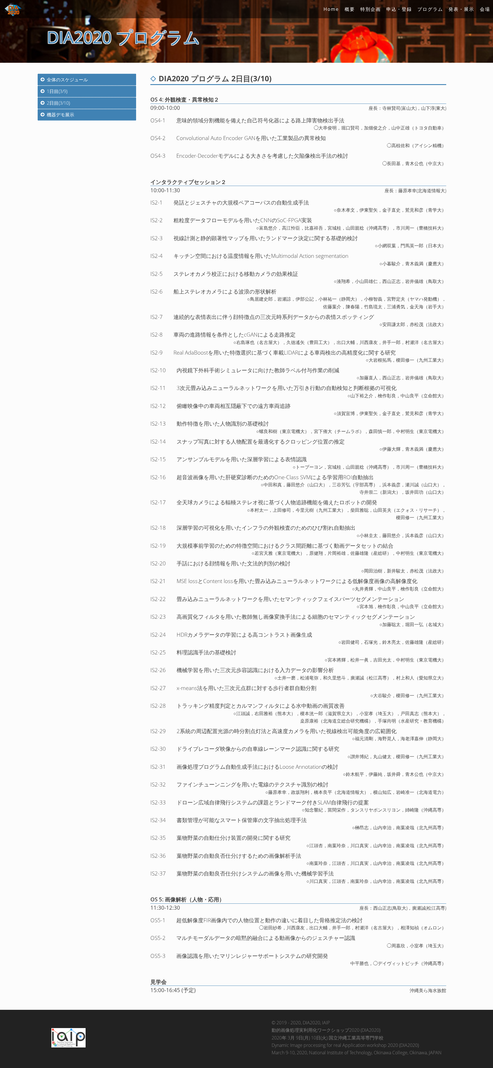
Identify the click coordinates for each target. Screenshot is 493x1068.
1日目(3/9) (57, 91)
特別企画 (370, 9)
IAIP (326, 1023)
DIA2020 (311, 1023)
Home (331, 9)
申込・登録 (399, 9)
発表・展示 (461, 9)
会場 (485, 9)
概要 (350, 9)
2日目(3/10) (58, 103)
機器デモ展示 (60, 115)
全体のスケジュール (67, 79)
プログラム (430, 9)
